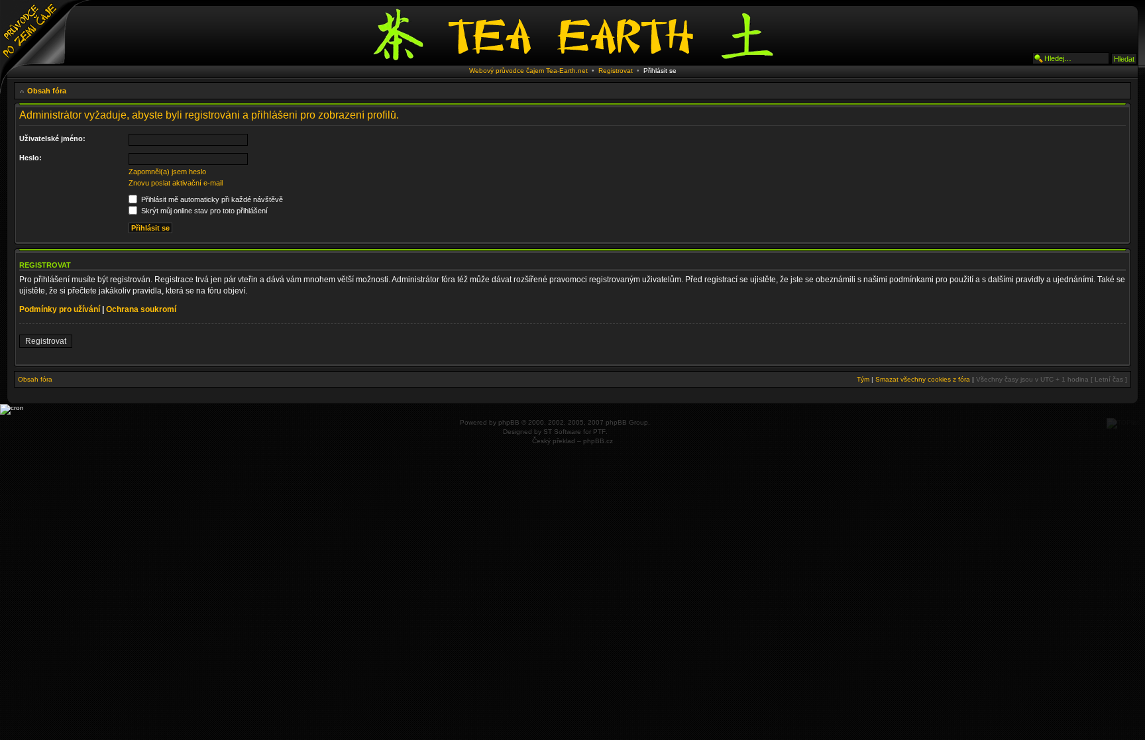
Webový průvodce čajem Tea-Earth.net (528, 70)
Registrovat (615, 70)
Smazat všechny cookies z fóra (922, 379)
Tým (863, 379)
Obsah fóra (46, 91)
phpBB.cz (598, 441)
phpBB (508, 422)
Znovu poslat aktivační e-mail (176, 183)
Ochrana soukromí (141, 309)
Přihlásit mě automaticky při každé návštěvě (211, 199)
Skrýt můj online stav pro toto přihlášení (203, 211)
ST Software (562, 431)
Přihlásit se (660, 70)
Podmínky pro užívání (59, 309)
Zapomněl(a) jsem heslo (167, 172)
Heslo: (30, 158)
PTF (599, 431)
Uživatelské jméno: (52, 138)
